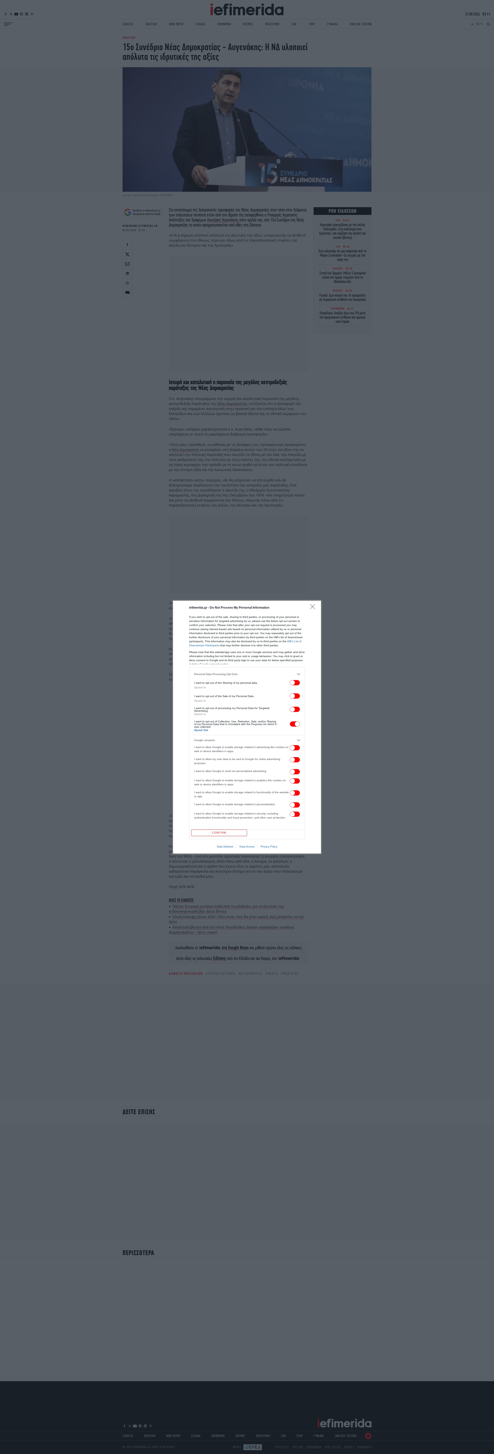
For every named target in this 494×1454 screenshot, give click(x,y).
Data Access (247, 846)
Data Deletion (225, 846)
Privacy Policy (269, 846)
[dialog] (247, 727)
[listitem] (247, 674)
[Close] (313, 608)
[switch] (295, 682)
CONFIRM (219, 832)
